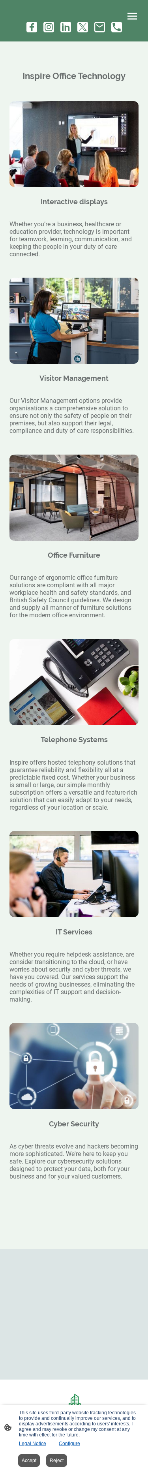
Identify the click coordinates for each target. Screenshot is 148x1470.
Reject (57, 1460)
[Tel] (116, 27)
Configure (69, 1443)
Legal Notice (32, 1443)
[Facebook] (31, 27)
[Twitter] (82, 27)
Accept (29, 1460)
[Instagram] (48, 27)
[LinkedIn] (65, 27)
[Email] (99, 27)
